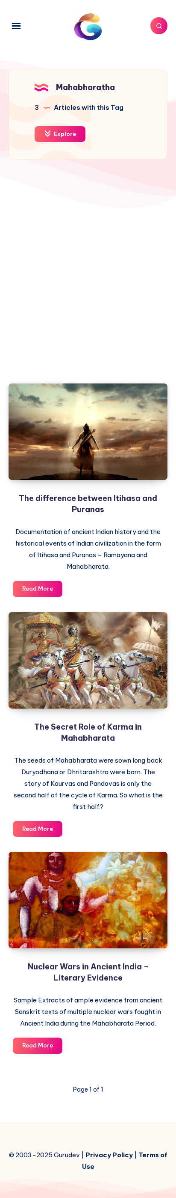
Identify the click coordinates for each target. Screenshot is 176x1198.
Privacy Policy (109, 1155)
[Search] (158, 25)
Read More (42, 591)
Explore (64, 133)
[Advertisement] (88, 278)
